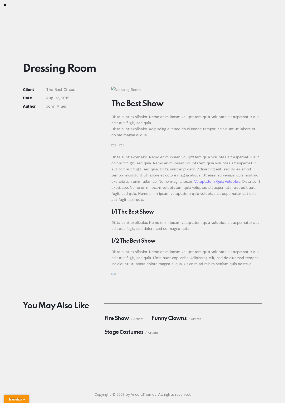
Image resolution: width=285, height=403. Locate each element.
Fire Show (116, 318)
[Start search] (274, 11)
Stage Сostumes (123, 332)
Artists (138, 319)
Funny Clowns (169, 318)
